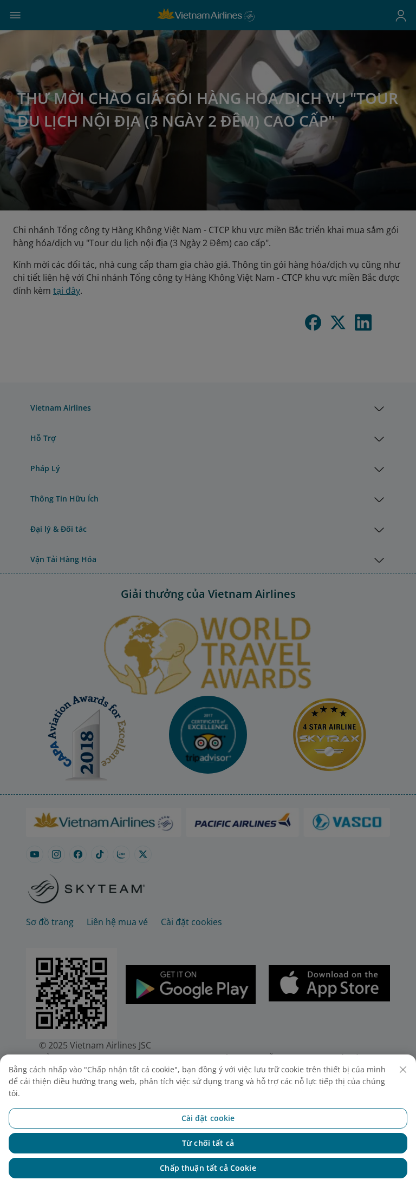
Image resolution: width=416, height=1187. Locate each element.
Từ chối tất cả (208, 1143)
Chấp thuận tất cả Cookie (208, 1168)
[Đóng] (403, 1069)
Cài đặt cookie (208, 1118)
